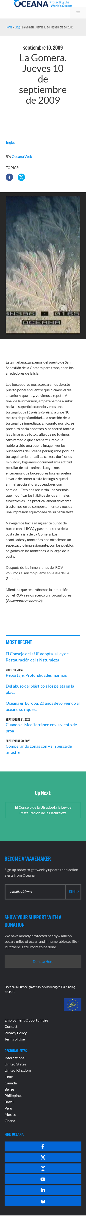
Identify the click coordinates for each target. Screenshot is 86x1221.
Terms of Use (15, 1039)
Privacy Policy (16, 1033)
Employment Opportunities (26, 1020)
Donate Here (43, 961)
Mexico (10, 1114)
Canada (11, 1083)
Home (9, 27)
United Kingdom (18, 1070)
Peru (8, 1108)
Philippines (13, 1095)
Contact (11, 1026)
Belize (9, 1089)
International (15, 1058)
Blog (17, 27)
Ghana (10, 1120)
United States (15, 1064)
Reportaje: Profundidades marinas (36, 675)
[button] (9, 177)
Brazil (9, 1101)
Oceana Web (22, 156)
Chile (9, 1076)
